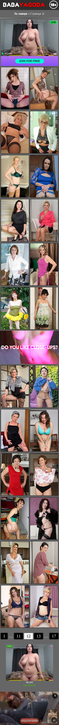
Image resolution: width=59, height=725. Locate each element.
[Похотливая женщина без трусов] (44, 518)
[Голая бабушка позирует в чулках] (44, 88)
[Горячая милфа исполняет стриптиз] (44, 220)
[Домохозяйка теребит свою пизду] (44, 562)
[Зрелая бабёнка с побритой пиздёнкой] (15, 518)
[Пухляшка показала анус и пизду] (44, 474)
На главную (21, 13)
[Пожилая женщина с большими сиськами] (15, 176)
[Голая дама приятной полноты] (15, 220)
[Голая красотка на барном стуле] (15, 562)
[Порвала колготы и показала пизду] (44, 264)
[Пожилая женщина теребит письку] (44, 430)
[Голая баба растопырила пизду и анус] (15, 264)
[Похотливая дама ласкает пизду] (15, 132)
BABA (22, 4)
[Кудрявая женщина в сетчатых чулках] (15, 88)
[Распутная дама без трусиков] (15, 430)
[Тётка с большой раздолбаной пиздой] (15, 308)
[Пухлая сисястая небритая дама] (15, 606)
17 (54, 636)
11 (18, 636)
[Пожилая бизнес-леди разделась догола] (44, 132)
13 (38, 636)
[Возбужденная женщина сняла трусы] (44, 176)
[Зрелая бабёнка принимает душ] (44, 308)
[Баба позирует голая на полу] (15, 474)
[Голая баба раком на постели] (44, 606)
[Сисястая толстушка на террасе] (44, 386)
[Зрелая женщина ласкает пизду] (15, 386)
